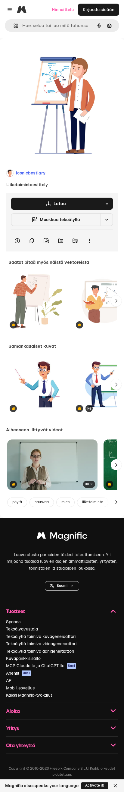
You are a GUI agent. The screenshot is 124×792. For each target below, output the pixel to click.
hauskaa (42, 502)
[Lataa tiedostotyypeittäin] (107, 204)
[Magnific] (62, 537)
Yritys (12, 728)
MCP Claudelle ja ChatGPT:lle (40, 665)
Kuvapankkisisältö (23, 658)
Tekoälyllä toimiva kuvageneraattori (41, 636)
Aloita (13, 711)
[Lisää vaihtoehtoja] (89, 241)
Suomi (62, 585)
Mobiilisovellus (20, 688)
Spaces (13, 621)
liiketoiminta (92, 502)
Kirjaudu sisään (98, 9)
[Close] (115, 785)
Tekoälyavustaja (22, 629)
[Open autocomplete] (13, 25)
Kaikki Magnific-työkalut (29, 695)
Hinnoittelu (63, 9)
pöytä (17, 502)
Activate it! (94, 785)
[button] (62, 586)
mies (65, 502)
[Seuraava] (116, 301)
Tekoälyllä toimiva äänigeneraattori (40, 651)
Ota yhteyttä (20, 745)
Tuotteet (15, 611)
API (9, 680)
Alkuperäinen (44, 51)
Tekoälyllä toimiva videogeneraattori (41, 643)
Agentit (18, 673)
